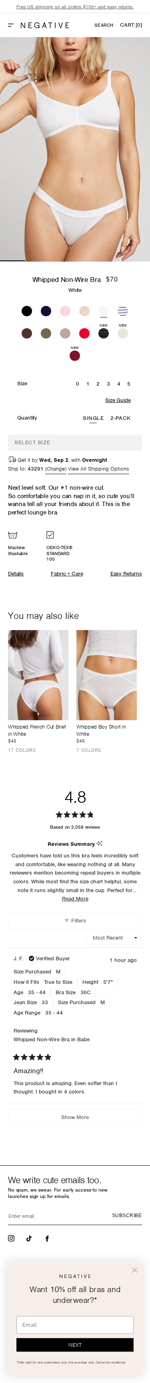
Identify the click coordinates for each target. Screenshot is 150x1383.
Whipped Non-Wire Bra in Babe (52, 1039)
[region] (75, 7)
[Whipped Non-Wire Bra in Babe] (65, 310)
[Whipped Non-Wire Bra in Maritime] (123, 310)
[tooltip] (99, 844)
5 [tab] (112, 260)
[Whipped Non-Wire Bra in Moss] (46, 332)
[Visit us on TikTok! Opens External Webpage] (30, 1238)
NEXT (75, 1345)
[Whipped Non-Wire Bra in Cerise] (84, 332)
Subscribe (127, 1215)
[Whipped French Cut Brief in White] (38, 675)
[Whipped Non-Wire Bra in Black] (27, 310)
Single (93, 418)
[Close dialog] (134, 1270)
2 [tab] (37, 260)
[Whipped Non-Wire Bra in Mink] (65, 332)
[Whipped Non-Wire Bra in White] (104, 309)
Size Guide (117, 400)
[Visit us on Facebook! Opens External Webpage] (48, 1238)
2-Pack (120, 418)
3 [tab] (62, 260)
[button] (14, 25)
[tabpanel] (75, 149)
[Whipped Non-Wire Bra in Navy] (46, 310)
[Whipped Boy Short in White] (106, 675)
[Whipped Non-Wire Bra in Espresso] (27, 332)
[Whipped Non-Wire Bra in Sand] (84, 310)
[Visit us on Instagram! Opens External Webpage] (12, 1238)
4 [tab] (87, 260)
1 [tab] (12, 260)
